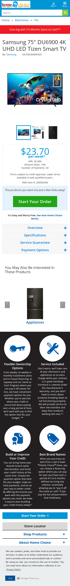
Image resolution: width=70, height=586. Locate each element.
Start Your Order (35, 201)
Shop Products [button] (35, 534)
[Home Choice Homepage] (16, 4)
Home (6, 20)
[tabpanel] (35, 90)
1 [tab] (23, 132)
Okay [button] (10, 578)
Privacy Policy (13, 569)
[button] (28, 578)
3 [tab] (53, 132)
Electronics (22, 20)
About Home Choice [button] (35, 542)
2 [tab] (38, 132)
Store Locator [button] (35, 526)
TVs (36, 20)
